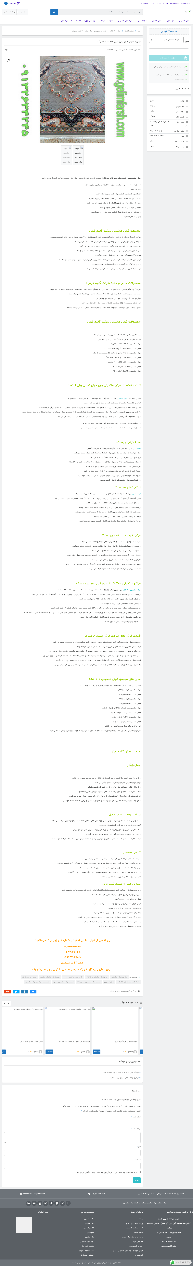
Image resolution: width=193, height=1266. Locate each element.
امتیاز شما (136, 1117)
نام (139, 1146)
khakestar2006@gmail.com (34, 1194)
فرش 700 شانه (115, 31)
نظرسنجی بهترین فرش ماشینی (37, 982)
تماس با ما (144, 3)
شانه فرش (137, 448)
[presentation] (4, 1003)
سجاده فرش (89, 1223)
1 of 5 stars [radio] (139, 1121)
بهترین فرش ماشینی (119, 977)
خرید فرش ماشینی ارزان (73, 977)
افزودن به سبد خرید (167, 58)
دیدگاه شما (136, 1129)
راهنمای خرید (138, 1241)
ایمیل (138, 1159)
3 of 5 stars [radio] (132, 1121)
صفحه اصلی (185, 3)
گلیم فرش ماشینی (87, 1241)
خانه (139, 31)
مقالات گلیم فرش (87, 1246)
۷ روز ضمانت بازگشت (134, 1228)
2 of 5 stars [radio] (135, 1121)
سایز (187, 41)
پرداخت (140, 1219)
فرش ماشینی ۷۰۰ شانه (131, 590)
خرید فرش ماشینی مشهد (50, 977)
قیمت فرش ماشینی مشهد (63, 982)
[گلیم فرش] (188, 12)
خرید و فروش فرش (29, 977)
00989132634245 (98, 1194)
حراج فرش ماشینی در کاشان (97, 977)
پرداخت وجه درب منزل (134, 1223)
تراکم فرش (136, 494)
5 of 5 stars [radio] (125, 1121)
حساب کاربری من (136, 1246)
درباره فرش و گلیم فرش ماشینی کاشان (165, 3)
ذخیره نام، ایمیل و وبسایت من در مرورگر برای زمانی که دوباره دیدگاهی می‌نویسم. (107, 1172)
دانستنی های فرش (87, 1255)
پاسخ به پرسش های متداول (132, 1237)
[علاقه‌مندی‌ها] (6, 49)
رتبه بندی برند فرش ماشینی (128, 982)
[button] (8, 60)
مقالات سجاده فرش (86, 1250)
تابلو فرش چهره (88, 1228)
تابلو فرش (90, 1232)
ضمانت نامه (138, 1232)
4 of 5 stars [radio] (129, 1121)
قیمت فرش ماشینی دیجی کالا (88, 982)
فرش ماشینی (129, 31)
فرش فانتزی (89, 1237)
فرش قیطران (109, 982)
